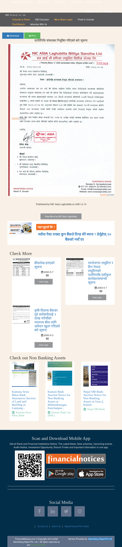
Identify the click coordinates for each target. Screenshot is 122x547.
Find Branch (18, 24)
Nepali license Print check (77, 526)
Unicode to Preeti (21, 19)
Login (109, 11)
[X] (66, 511)
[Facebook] (39, 511)
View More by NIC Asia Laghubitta (61, 216)
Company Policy (38, 544)
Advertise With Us (38, 24)
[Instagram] (79, 511)
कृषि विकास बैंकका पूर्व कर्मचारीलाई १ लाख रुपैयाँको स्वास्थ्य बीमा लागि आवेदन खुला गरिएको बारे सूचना (47, 320)
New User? (94, 11)
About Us (56, 526)
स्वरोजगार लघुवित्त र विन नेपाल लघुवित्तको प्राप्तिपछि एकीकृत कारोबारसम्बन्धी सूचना (100, 272)
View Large (43, 281)
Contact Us (42, 526)
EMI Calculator (42, 19)
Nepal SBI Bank (96, 409)
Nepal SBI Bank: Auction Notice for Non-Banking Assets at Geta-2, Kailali (94, 398)
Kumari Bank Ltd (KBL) (59, 414)
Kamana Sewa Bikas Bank (21, 414)
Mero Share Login (63, 19)
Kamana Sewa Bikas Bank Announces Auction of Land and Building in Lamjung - (24, 400)
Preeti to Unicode (86, 19)
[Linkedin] (53, 511)
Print (33, 35)
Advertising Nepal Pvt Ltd (100, 538)
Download (14, 35)
